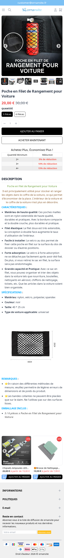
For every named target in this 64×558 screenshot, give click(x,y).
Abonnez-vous (44, 532)
